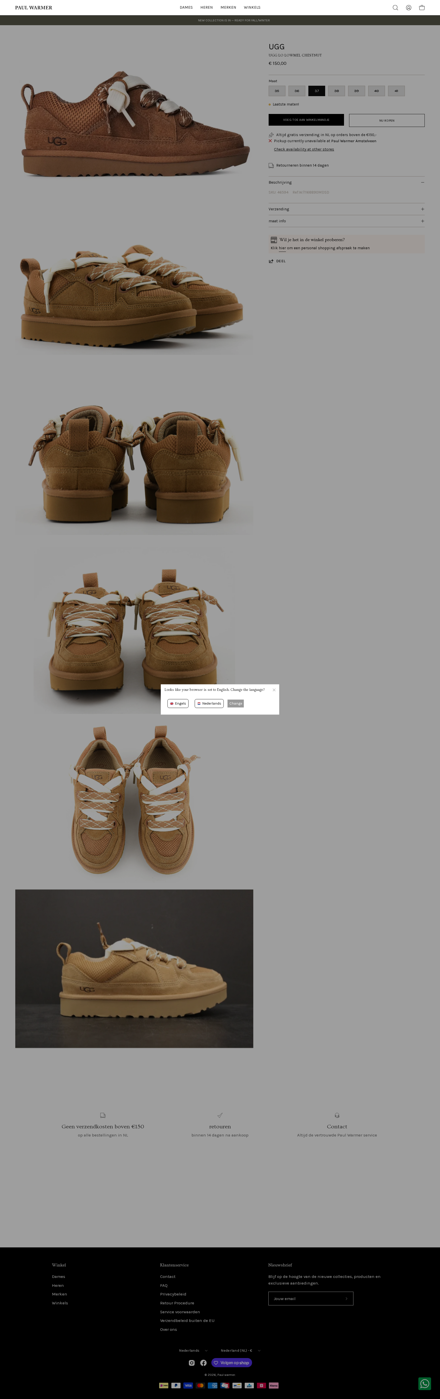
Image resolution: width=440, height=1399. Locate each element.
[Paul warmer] (34, 7)
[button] (252, 7)
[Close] (274, 689)
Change (235, 703)
